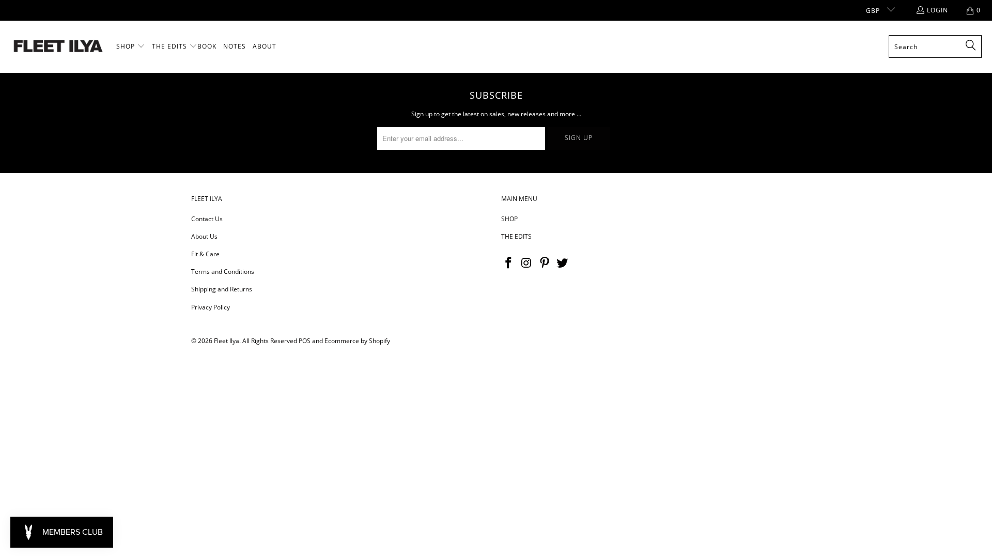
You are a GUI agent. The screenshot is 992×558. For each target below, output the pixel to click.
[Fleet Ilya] (58, 47)
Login (937, 10)
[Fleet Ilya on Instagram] (527, 263)
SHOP (509, 218)
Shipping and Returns (221, 289)
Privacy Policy (210, 307)
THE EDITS (516, 236)
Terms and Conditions (222, 271)
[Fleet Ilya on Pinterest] (544, 263)
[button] (130, 46)
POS (305, 340)
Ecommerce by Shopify (357, 340)
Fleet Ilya (226, 340)
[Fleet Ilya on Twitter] (562, 263)
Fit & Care (205, 254)
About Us (204, 236)
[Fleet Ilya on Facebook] (509, 263)
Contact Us (207, 218)
